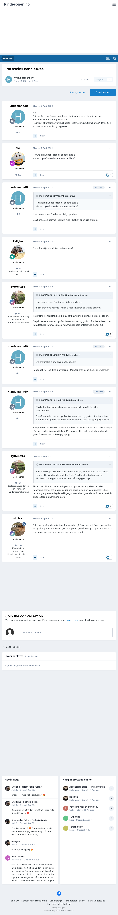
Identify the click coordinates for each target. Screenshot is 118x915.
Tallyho (18, 241)
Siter (42, 135)
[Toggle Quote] (37, 196)
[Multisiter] (35, 136)
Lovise (72, 830)
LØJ (16, 790)
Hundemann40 (25, 77)
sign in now (72, 620)
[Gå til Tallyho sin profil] (18, 252)
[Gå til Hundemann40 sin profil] (8, 79)
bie (18, 148)
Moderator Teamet (75, 900)
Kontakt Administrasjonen (34, 900)
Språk (14, 900)
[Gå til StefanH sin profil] (7, 858)
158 (19, 175)
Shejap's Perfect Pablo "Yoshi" (27, 787)
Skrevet (27, 790)
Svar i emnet (102, 92)
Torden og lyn (76, 827)
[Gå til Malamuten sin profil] (65, 788)
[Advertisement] (59, 31)
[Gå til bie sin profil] (18, 159)
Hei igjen (16, 841)
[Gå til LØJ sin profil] (7, 788)
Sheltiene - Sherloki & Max (25, 802)
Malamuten (74, 790)
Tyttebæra (17, 286)
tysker (72, 810)
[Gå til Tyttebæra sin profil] (18, 297)
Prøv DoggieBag (96, 900)
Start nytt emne (77, 92)
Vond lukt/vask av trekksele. (83, 807)
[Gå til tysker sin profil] (65, 808)
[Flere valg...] (110, 106)
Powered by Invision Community (59, 910)
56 (19, 268)
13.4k (19, 545)
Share (85, 79)
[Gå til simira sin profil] (18, 529)
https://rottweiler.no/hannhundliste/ (57, 158)
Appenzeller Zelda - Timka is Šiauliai (29, 820)
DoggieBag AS (59, 908)
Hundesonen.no (16, 4)
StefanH (18, 859)
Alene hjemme (18, 856)
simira (17, 518)
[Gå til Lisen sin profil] (65, 818)
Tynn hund (74, 817)
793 (19, 313)
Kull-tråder (33, 81)
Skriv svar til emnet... (32, 632)
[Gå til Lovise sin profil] (65, 828)
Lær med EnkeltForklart (59, 904)
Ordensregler (56, 900)
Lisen (72, 820)
